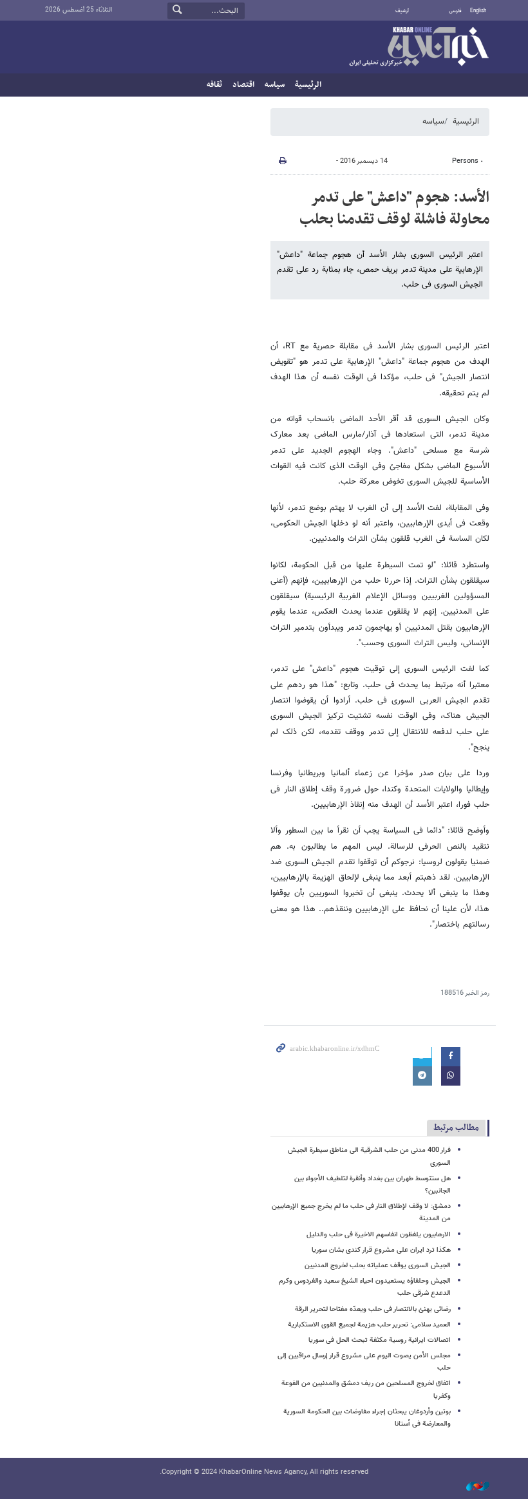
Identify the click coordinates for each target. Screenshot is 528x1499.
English (478, 11)
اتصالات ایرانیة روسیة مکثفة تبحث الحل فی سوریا (379, 1340)
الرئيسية (308, 85)
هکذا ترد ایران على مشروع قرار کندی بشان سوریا (381, 1250)
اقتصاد (243, 85)
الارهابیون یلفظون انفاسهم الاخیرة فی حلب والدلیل (378, 1234)
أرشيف (402, 11)
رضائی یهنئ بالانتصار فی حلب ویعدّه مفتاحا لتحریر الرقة (373, 1309)
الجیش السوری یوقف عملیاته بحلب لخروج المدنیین (378, 1265)
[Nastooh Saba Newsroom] (471, 1487)
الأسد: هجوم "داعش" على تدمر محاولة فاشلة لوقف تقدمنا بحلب (394, 208)
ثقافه (214, 85)
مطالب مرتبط (456, 1127)
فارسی (455, 11)
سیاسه (275, 85)
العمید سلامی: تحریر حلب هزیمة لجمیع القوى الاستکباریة (369, 1324)
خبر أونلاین (418, 47)
